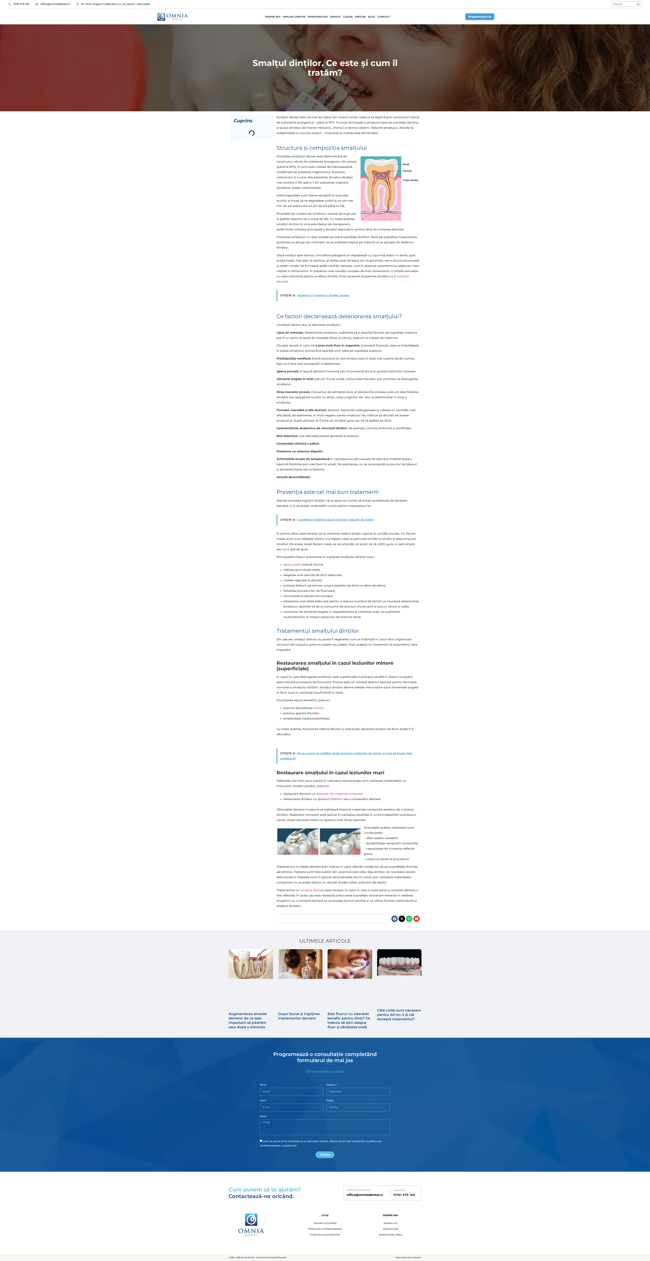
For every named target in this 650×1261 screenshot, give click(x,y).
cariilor (318, 708)
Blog (371, 16)
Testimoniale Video (390, 1234)
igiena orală (291, 564)
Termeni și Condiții (325, 1223)
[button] (394, 919)
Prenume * (332, 1085)
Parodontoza (318, 16)
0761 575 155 (404, 1195)
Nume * (263, 1085)
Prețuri (360, 16)
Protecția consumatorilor (325, 1234)
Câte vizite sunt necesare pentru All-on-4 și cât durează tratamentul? (399, 1014)
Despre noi (272, 16)
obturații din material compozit (339, 793)
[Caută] (638, 4)
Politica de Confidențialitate (325, 1228)
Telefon (330, 1100)
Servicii (335, 16)
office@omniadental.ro (365, 1195)
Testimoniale (390, 1228)
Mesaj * (263, 1116)
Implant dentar (294, 16)
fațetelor (336, 799)
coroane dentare (312, 890)
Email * (263, 1100)
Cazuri (348, 16)
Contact (384, 16)
